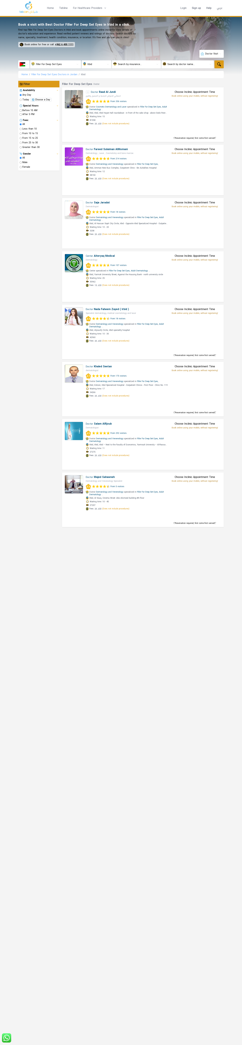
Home (50, 8)
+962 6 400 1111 (64, 44)
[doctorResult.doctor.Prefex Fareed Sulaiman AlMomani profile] (74, 156)
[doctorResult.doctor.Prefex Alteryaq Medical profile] (74, 263)
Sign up (196, 8)
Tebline (63, 8)
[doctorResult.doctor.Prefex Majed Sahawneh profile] (74, 484)
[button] (89, 8)
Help (209, 8)
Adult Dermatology (139, 271)
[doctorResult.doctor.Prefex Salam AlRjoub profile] (74, 431)
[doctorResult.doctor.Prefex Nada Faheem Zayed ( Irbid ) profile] (74, 316)
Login (183, 8)
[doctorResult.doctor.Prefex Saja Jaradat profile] (74, 210)
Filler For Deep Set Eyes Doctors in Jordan (54, 74)
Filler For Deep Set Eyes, (150, 107)
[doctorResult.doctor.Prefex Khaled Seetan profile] (74, 374)
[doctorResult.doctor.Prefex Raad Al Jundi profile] (74, 99)
